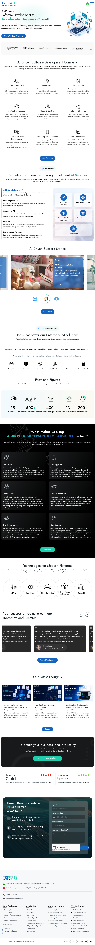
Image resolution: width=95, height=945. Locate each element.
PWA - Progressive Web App (80, 926)
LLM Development (32, 918)
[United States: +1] (54, 817)
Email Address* (57, 822)
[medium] (90, 941)
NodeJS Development (78, 918)
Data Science (7, 928)
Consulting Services (9, 910)
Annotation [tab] (21, 349)
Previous (81, 614)
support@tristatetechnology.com (14, 898)
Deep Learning (31, 929)
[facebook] (65, 941)
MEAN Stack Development (80, 910)
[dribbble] (82, 941)
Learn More (59, 285)
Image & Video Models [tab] (77, 349)
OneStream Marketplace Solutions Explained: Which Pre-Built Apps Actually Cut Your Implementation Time (16, 709)
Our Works (47, 311)
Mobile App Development (56, 910)
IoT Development (31, 931)
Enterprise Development (56, 920)
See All (47, 729)
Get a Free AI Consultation (47, 758)
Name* (54, 805)
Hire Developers (54, 926)
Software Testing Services (11, 918)
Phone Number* (58, 813)
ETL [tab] (15, 349)
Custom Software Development (12, 915)
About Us (47, 549)
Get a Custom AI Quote (13, 36)
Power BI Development (10, 931)
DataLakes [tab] (8, 349)
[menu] (92, 3)
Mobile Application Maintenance (58, 923)
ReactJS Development (78, 915)
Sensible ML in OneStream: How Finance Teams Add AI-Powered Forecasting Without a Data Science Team (78, 709)
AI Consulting (30, 912)
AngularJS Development (79, 923)
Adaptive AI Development (34, 926)
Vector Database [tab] (53, 349)
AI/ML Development (32, 910)
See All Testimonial (47, 660)
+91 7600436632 (11, 895)
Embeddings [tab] (42, 349)
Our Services (47, 158)
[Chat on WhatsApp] (87, 4)
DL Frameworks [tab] (31, 349)
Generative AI (31, 915)
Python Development (78, 920)
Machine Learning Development (35, 923)
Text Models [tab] (64, 349)
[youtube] (86, 941)
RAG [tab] (88, 349)
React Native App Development (58, 915)
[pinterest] (73, 941)
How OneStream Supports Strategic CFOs (45, 706)
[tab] (24, 192)
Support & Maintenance (10, 920)
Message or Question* (60, 830)
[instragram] (77, 941)
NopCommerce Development (81, 931)
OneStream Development (79, 912)
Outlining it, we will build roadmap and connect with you (27, 828)
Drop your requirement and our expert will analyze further (26, 818)
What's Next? (14, 811)
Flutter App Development (56, 918)
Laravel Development (78, 929)
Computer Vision (31, 920)
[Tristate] (8, 4)
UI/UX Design (8, 912)
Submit (87, 847)
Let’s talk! (2, 932)
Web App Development (56, 912)
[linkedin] (69, 941)
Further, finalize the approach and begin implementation (27, 837)
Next (87, 614)
